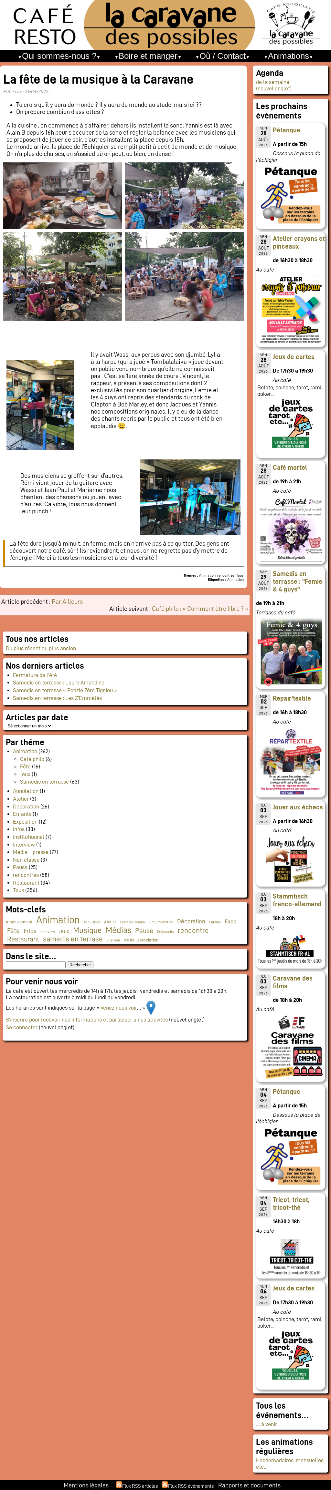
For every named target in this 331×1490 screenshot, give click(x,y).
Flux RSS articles (140, 1486)
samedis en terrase (73, 939)
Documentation (161, 922)
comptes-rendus (132, 922)
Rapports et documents (249, 1485)
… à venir (266, 1424)
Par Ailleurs (67, 601)
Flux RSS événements (191, 1486)
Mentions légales (86, 1485)
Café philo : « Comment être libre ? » (200, 608)
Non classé (26, 860)
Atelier (21, 799)
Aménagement (19, 922)
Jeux (25, 774)
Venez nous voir (119, 1007)
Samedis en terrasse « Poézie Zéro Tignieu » (65, 690)
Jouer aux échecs (298, 807)
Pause (20, 867)
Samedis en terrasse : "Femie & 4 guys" (297, 581)
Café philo (32, 759)
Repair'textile (292, 698)
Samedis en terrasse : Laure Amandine (58, 682)
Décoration (26, 806)
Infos (30, 931)
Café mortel (290, 467)
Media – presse (30, 852)
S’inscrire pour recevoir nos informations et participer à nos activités (87, 1019)
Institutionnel (28, 837)
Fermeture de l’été (35, 675)
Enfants (22, 814)
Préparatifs (165, 932)
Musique (87, 930)
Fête (25, 766)
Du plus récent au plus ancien (41, 648)
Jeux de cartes (294, 356)
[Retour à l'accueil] (165, 25)
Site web (113, 940)
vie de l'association (141, 940)
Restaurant (26, 883)
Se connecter (21, 1027)
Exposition (25, 822)
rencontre (193, 930)
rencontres (26, 875)
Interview (24, 845)
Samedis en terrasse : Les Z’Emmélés (57, 698)
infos (19, 829)
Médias (118, 930)
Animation (25, 751)
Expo (230, 921)
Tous (18, 890)
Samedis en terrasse (44, 782)
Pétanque (286, 130)
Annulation (25, 791)
